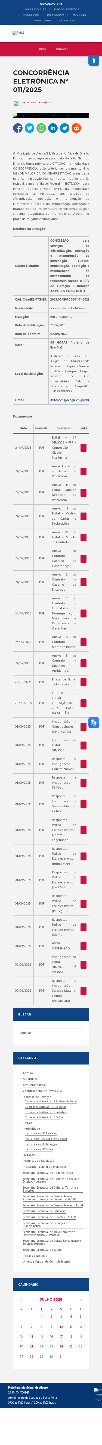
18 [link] (70, 1337)
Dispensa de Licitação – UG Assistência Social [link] (51, 1101)
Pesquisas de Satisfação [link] (38, 1161)
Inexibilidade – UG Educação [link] (41, 1144)
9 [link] (51, 1327)
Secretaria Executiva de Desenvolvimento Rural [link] (53, 1206)
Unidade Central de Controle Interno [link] (46, 1262)
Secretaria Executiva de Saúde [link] (42, 1250)
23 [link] (51, 1346)
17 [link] (61, 1337)
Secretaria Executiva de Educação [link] (44, 1212)
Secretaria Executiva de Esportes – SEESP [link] (49, 1218)
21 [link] (31, 1346)
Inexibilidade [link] (31, 1129)
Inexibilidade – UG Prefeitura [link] (41, 1133)
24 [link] (61, 1346)
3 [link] (61, 1317)
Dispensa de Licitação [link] (37, 1097)
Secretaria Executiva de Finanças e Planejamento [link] (45, 1225)
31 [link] (61, 1357)
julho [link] (51, 1299)
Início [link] (42, 49)
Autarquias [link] (30, 1079)
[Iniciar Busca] (55, 31)
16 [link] (51, 1337)
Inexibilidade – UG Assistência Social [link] (46, 1139)
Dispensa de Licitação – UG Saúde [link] (44, 1117)
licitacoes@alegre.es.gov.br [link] (69, 400)
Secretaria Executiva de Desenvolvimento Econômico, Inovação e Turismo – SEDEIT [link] (50, 1198)
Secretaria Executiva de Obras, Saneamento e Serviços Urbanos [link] (52, 1243)
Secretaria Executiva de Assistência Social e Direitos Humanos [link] (51, 1181)
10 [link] (61, 1327)
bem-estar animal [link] (34, 1085)
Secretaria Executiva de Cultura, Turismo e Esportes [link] (50, 1190)
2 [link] (51, 1317)
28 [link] (31, 1357)
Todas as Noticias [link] (35, 1256)
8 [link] (41, 1327)
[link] (93, 60)
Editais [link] (27, 1123)
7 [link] (31, 1327)
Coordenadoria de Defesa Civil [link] (43, 1091)
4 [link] (71, 1317)
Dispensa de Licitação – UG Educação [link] (45, 1107)
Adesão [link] (28, 1073)
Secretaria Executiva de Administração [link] (48, 1173)
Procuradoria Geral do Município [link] (44, 1167)
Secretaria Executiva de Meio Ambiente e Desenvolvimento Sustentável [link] (49, 1234)
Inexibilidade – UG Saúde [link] (39, 1149)
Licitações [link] (61, 49)
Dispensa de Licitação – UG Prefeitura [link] (46, 1112)
